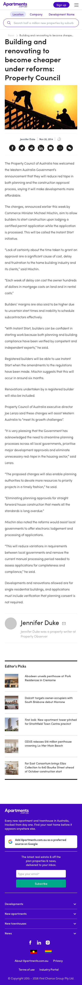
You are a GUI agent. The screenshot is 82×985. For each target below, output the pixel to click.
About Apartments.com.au (31, 961)
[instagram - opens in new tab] (47, 942)
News (11, 35)
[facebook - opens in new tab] (30, 942)
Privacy (58, 961)
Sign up (61, 5)
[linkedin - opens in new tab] (39, 942)
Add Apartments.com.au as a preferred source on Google (40, 842)
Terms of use (27, 969)
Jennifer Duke (40, 622)
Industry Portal (49, 969)
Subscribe (41, 884)
